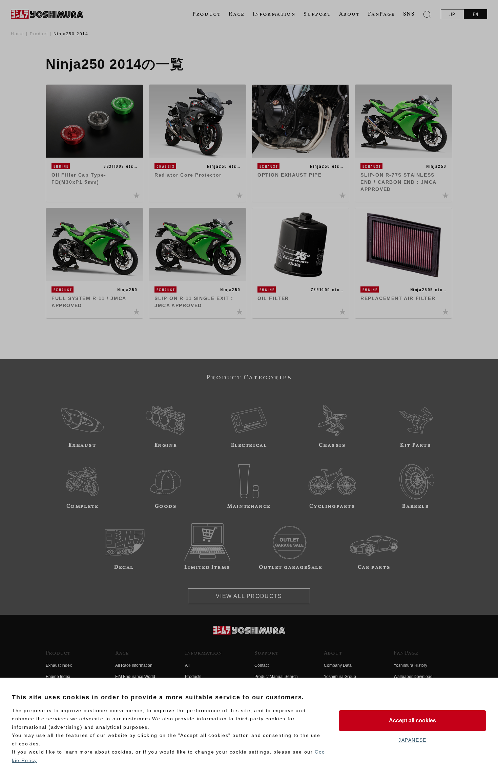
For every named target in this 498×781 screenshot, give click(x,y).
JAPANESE (412, 740)
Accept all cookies (412, 720)
